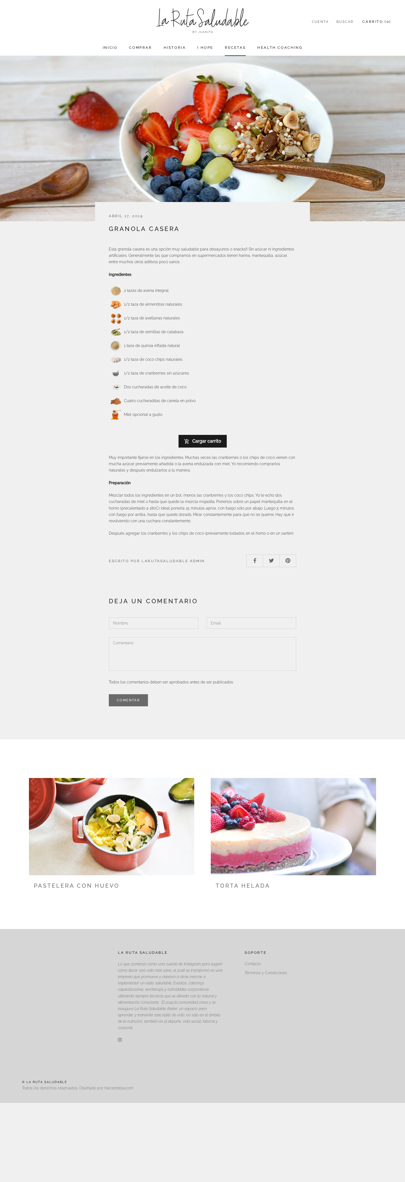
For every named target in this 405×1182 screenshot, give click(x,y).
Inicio (110, 47)
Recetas (235, 47)
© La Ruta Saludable (44, 1082)
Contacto (253, 964)
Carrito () (376, 22)
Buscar (344, 22)
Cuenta (320, 22)
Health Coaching (279, 47)
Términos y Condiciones (266, 973)
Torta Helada (243, 885)
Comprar (140, 47)
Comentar (128, 700)
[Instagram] (120, 1039)
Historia (175, 47)
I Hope (205, 47)
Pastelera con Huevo (77, 885)
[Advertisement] (165, 1141)
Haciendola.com (118, 1088)
